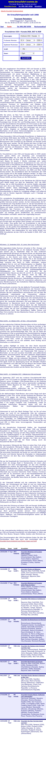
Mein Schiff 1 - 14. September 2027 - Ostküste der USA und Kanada (20, 374)
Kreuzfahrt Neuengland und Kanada (32, 661)
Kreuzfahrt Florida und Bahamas (31, 569)
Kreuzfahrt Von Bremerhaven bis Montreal (33, 619)
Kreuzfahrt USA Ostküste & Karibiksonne (33, 598)
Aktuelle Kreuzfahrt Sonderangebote (12, 11)
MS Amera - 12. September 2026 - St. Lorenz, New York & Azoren (19, 244)
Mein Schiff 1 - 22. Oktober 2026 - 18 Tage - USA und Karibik (18, 321)
